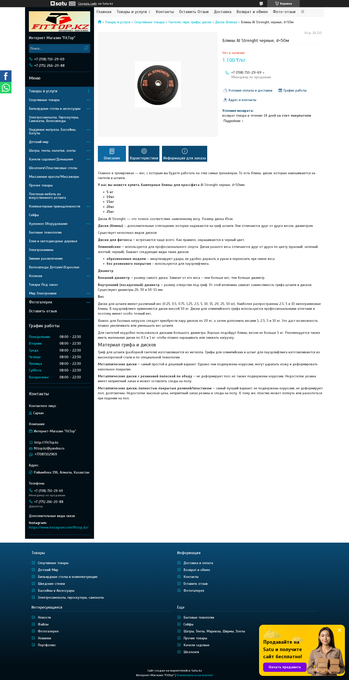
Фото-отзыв (284, 12)
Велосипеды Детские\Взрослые (54, 267)
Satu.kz (196, 670)
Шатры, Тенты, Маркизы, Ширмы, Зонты (214, 631)
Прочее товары (41, 185)
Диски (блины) (226, 22)
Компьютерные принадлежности (54, 206)
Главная (104, 12)
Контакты (165, 12)
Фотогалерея (40, 302)
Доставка (222, 12)
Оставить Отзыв (194, 12)
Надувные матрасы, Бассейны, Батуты (52, 131)
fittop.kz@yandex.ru (49, 448)
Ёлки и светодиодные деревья (53, 241)
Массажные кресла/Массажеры (54, 176)
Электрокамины (41, 250)
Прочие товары (195, 638)
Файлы (43, 624)
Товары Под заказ (43, 284)
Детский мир (39, 142)
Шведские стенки (51, 584)
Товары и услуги (132, 12)
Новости (44, 617)
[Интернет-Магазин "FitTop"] (59, 21)
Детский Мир (48, 570)
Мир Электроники (42, 293)
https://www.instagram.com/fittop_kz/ (58, 527)
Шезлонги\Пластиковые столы (53, 168)
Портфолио (47, 645)
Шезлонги (191, 652)
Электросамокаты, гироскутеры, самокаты (71, 597)
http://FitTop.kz (46, 442)
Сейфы (34, 215)
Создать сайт (87, 3)
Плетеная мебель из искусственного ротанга (47, 196)
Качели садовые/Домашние (51, 159)
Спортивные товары (149, 22)
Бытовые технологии (45, 232)
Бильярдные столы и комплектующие (68, 577)
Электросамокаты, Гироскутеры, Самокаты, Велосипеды (54, 119)
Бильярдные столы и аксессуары (54, 108)
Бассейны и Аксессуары (56, 590)
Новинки (44, 638)
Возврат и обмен (252, 12)
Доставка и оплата (198, 563)
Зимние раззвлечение (46, 258)
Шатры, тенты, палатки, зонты (52, 150)
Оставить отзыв (43, 311)
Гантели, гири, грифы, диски (189, 22)
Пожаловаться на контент (195, 675)
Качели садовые (196, 645)
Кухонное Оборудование (48, 224)
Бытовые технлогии (198, 617)
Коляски (35, 276)
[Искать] (85, 48)
